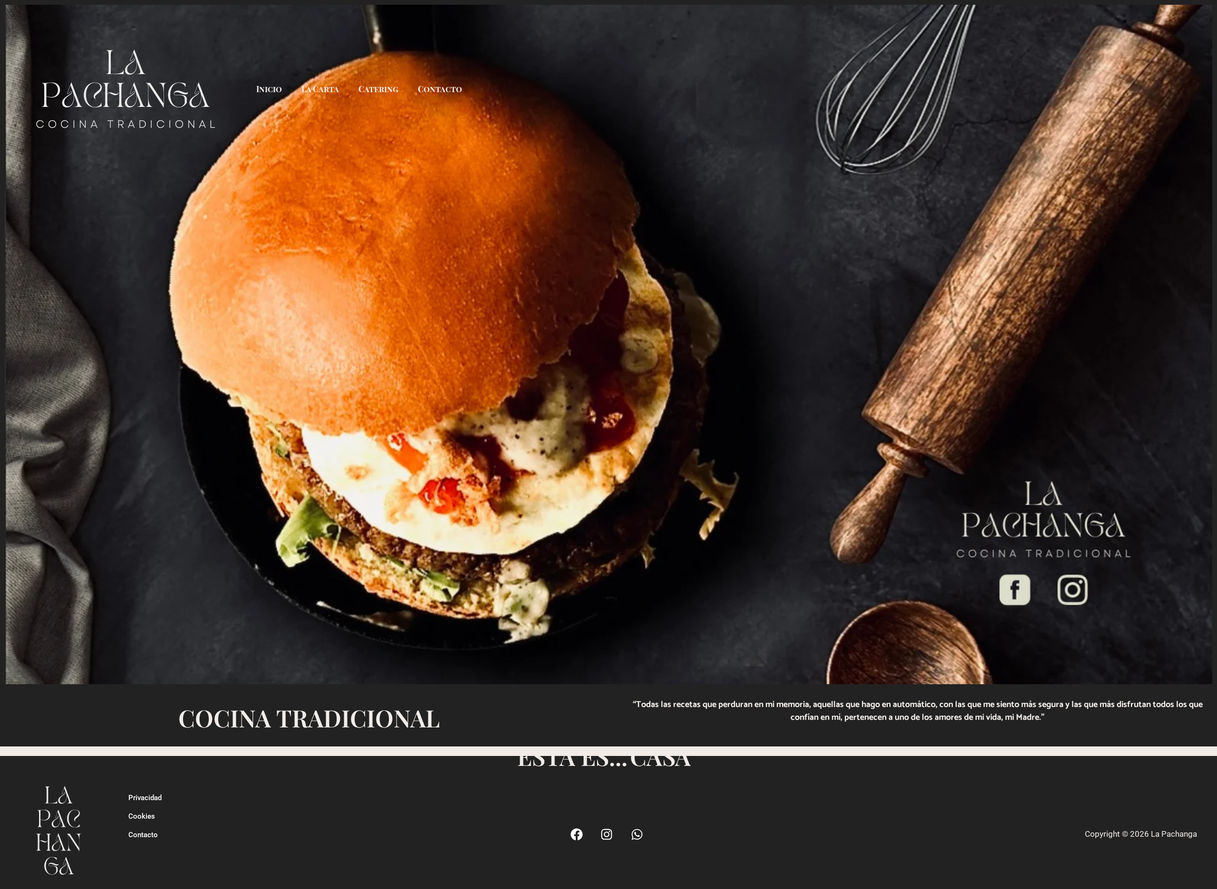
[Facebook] (576, 834)
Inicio (269, 89)
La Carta (320, 89)
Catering (378, 89)
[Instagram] (607, 834)
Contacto (440, 89)
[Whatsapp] (637, 834)
